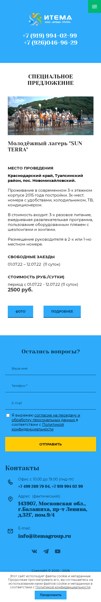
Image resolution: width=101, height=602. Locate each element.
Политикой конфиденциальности (38, 427)
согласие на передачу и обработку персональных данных (46, 417)
